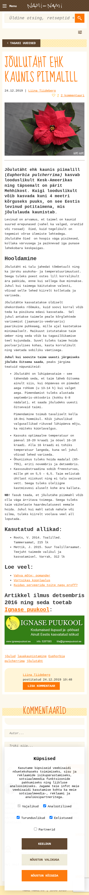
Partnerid (47, 829)
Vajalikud (30, 806)
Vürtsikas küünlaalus (32, 580)
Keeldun (44, 844)
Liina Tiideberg (42, 90)
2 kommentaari (72, 95)
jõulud (10, 656)
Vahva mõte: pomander (32, 575)
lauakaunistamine (32, 656)
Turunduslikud (33, 818)
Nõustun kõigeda (44, 876)
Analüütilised (59, 806)
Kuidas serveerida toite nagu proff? (46, 585)
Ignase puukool (27, 610)
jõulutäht (34, 661)
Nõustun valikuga (44, 860)
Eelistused (63, 818)
